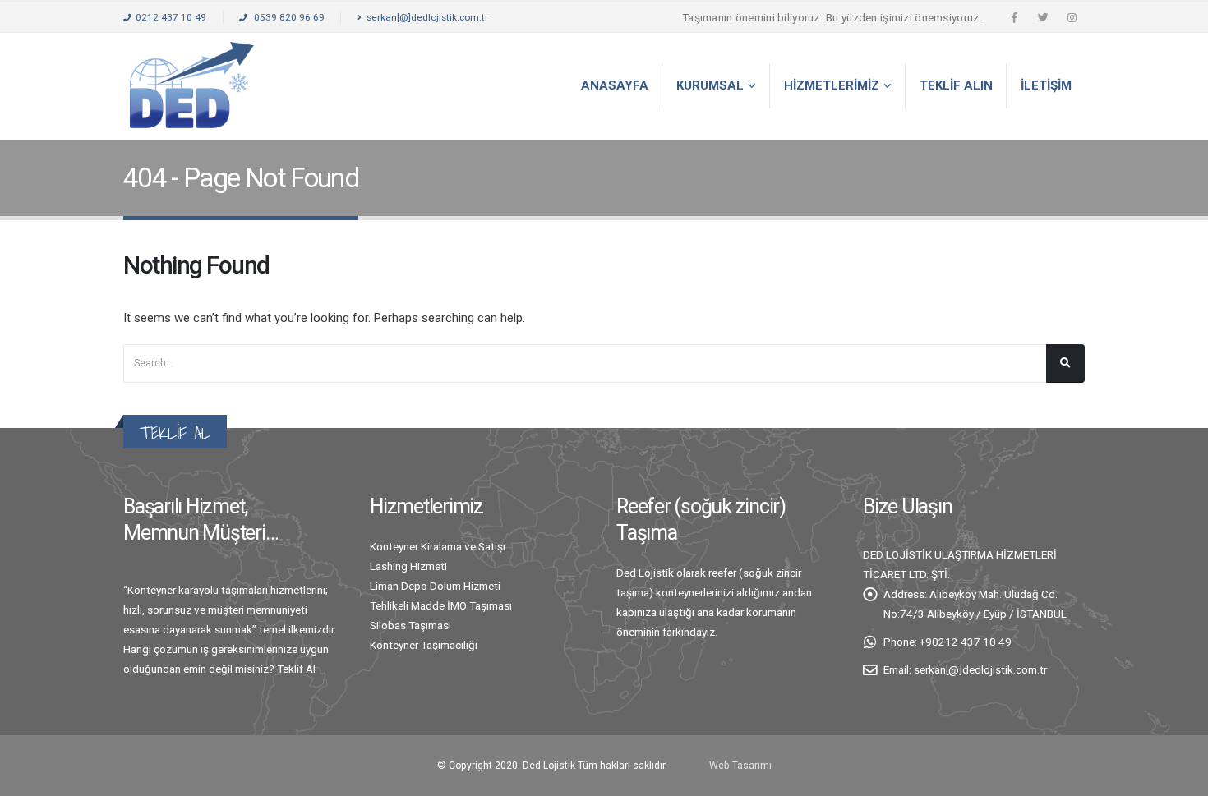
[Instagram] (1071, 17)
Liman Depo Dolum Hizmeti (435, 585)
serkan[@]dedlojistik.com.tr (427, 17)
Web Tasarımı (740, 765)
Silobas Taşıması (410, 625)
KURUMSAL (710, 85)
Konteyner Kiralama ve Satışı (437, 546)
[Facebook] (1014, 17)
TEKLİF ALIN (956, 85)
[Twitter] (1042, 17)
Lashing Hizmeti (408, 566)
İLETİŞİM (1046, 85)
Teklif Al (296, 668)
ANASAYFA (614, 85)
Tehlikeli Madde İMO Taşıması (441, 605)
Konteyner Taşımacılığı (423, 644)
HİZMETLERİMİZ (831, 85)
